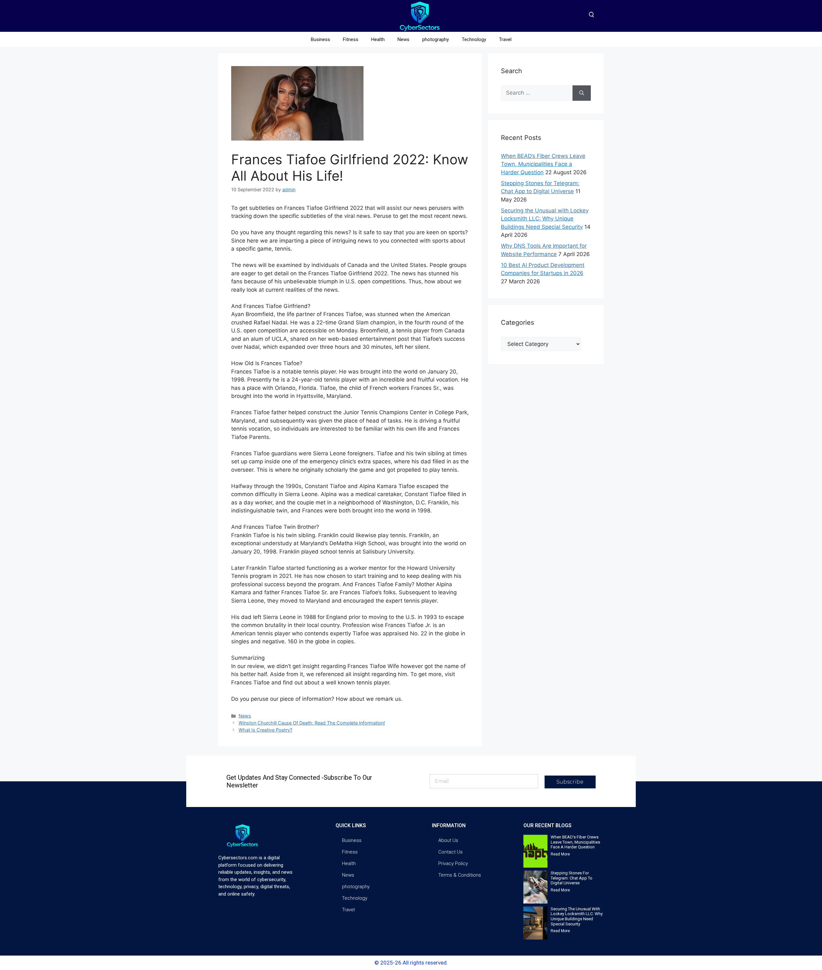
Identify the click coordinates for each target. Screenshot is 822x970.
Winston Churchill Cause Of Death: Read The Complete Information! (312, 722)
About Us (448, 840)
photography (435, 39)
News (403, 39)
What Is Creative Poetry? (265, 730)
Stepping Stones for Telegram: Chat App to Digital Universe (571, 878)
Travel (505, 39)
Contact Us (450, 852)
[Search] (582, 93)
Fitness (350, 39)
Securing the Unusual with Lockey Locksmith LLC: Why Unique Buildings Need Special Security (545, 218)
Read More (560, 854)
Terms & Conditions (459, 875)
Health (378, 39)
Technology (474, 39)
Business (320, 39)
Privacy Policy (453, 863)
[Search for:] (537, 93)
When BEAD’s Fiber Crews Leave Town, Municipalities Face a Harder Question (543, 164)
